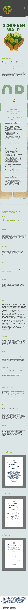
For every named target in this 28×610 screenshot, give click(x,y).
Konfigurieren (6, 605)
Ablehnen (13, 608)
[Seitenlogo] (7, 7)
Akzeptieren (14, 481)
